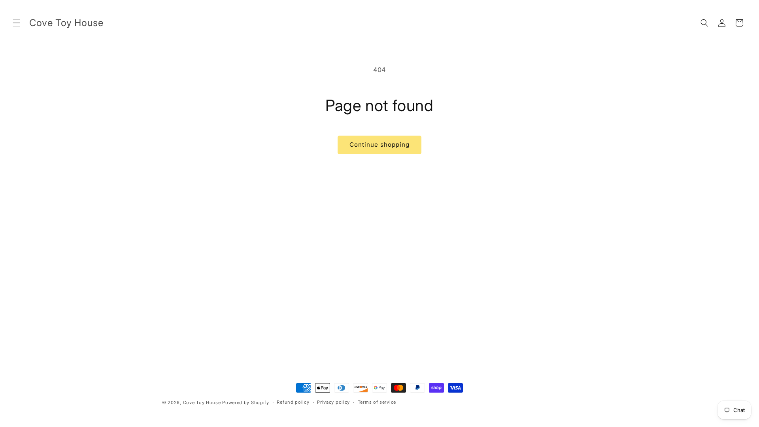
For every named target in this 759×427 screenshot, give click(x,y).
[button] (16, 23)
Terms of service (377, 402)
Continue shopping (379, 144)
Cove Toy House (202, 402)
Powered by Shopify (245, 402)
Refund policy (293, 402)
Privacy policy (333, 402)
